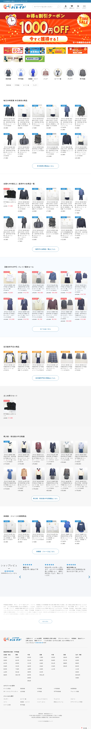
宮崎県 (77, 672)
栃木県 (17, 660)
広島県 (53, 666)
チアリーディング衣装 (76, 702)
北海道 (5, 657)
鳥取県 (53, 657)
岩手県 (5, 663)
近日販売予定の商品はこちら (45, 378)
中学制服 (39, 688)
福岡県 (77, 657)
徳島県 (65, 657)
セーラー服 (23, 699)
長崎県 (77, 663)
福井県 (29, 666)
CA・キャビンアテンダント (11, 691)
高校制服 (22, 688)
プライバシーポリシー (64, 638)
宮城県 (5, 666)
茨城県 (17, 657)
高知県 (65, 666)
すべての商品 (7, 688)
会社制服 (22, 691)
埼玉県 (17, 666)
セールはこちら (45, 329)
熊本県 (77, 666)
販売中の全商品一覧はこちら (45, 249)
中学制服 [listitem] (17, 85)
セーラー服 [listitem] (26, 85)
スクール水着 (7, 704)
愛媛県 (65, 663)
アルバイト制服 (75, 691)
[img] (9, 571)
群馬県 (17, 663)
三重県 (41, 657)
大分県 (77, 669)
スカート (73, 699)
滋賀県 (41, 660)
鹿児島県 (77, 675)
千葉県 (17, 669)
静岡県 (29, 677)
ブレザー (6, 699)
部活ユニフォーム (58, 702)
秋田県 (5, 669)
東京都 (17, 672)
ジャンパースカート (42, 699)
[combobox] (46, 6)
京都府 (41, 663)
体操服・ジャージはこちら (45, 551)
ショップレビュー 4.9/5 (36, 642)
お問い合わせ (29, 640)
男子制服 (22, 704)
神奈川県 (18, 675)
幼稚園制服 (74, 688)
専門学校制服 (57, 691)
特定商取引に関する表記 (49, 638)
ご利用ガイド (29, 638)
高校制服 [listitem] (8, 85)
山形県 (5, 672)
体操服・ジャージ (25, 702)
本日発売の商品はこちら (45, 166)
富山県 (29, 660)
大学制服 (39, 691)
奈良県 (41, 672)
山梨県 (29, 669)
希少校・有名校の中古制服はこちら (45, 498)
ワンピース (57, 699)
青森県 (5, 660)
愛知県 (29, 680)
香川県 (65, 660)
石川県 (29, 663)
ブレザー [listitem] (35, 85)
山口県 (53, 669)
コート (5, 702)
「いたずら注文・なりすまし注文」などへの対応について (58, 640)
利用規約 (74, 638)
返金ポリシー (81, 638)
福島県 (5, 675)
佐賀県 (77, 660)
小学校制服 (57, 688)
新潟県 (29, 657)
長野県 (29, 672)
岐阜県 (29, 675)
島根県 (53, 660)
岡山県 (53, 663)
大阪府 (41, 666)
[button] (20, 577)
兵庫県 (41, 669)
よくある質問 (38, 638)
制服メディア (38, 640)
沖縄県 (77, 677)
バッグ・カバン (41, 702)
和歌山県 (42, 675)
